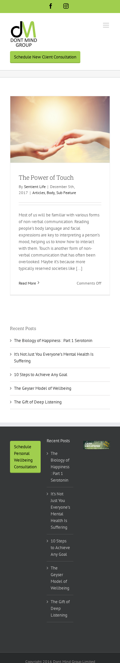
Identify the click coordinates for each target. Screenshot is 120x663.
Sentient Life (35, 186)
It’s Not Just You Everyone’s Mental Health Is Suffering (60, 510)
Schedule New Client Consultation (45, 57)
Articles (38, 192)
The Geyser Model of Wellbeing (42, 388)
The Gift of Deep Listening (38, 402)
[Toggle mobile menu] (106, 25)
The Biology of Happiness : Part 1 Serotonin (53, 340)
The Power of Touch (46, 177)
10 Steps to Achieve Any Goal (40, 374)
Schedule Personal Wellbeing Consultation (25, 457)
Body (51, 192)
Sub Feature (66, 192)
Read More (27, 283)
